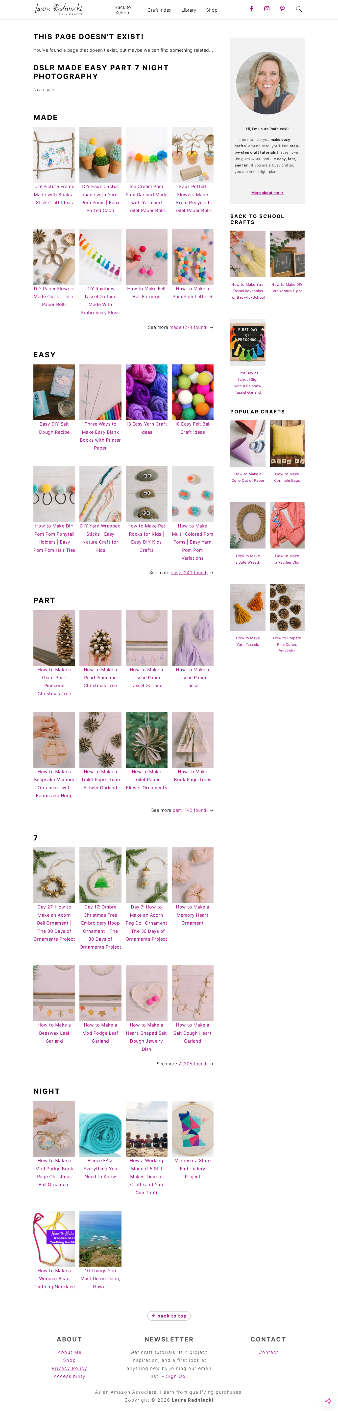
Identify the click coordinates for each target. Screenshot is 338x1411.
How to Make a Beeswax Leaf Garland (54, 1033)
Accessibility (70, 1376)
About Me (70, 1352)
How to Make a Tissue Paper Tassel (192, 677)
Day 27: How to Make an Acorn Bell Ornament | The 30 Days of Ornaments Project (54, 923)
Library (188, 10)
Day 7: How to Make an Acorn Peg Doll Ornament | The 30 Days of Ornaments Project (147, 923)
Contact (268, 1352)
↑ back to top (169, 1315)
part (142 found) (190, 810)
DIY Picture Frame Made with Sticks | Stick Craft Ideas (54, 194)
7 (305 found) (193, 1063)
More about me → (267, 193)
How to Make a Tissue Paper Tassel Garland (146, 677)
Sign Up (176, 1376)
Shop (211, 10)
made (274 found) (188, 327)
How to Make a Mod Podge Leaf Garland (100, 1033)
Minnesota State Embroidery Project (192, 1168)
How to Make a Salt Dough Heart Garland (192, 1033)
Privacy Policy (69, 1368)
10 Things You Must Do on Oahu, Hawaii (100, 1278)
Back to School (123, 10)
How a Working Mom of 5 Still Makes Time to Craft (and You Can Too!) (146, 1176)
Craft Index (159, 10)
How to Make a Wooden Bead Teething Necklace (54, 1278)
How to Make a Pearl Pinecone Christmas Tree (100, 677)
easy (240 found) (189, 572)
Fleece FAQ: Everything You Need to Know (100, 1168)
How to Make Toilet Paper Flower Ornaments (146, 779)
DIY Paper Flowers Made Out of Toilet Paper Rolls (54, 296)
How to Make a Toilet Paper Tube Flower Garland (100, 779)
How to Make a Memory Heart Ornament (192, 915)
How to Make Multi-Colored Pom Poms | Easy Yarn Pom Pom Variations (193, 542)
